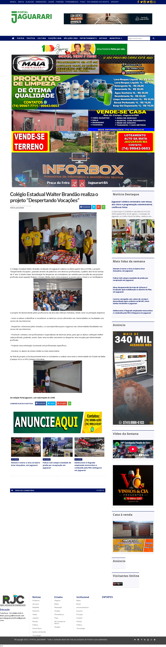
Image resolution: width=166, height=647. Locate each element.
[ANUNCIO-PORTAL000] (57, 432)
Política (31, 38)
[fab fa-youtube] (148, 639)
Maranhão (41, 1)
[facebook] (138, 1)
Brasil (13, 1)
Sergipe (115, 1)
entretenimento (82, 607)
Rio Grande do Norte (98, 1)
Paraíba (60, 1)
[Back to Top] (154, 639)
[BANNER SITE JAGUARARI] (83, 54)
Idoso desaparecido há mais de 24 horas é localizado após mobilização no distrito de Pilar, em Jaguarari (132, 289)
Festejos (79, 614)
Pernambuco (71, 1)
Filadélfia (35, 607)
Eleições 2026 (54, 38)
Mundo (35, 621)
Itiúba (34, 614)
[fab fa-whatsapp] (154, 1)
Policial (79, 621)
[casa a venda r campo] (83, 130)
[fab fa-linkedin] (144, 639)
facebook (100, 490)
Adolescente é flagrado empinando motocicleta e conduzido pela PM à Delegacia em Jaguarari (88, 466)
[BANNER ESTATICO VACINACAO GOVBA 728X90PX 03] (108, 23)
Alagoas (30, 1)
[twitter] (141, 1)
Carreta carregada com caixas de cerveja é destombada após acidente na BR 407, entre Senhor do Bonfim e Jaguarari (131, 301)
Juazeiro (35, 618)
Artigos (103, 38)
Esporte (79, 611)
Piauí (82, 1)
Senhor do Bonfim (39, 632)
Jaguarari (15, 459)
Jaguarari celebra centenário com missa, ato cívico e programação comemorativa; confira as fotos (132, 204)
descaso (35, 604)
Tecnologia (36, 635)
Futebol (79, 618)
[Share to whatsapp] (103, 207)
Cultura (42, 38)
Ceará (51, 1)
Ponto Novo (37, 628)
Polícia (20, 38)
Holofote (35, 611)
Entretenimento (88, 38)
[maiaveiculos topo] (83, 74)
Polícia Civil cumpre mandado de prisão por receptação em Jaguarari (57, 465)
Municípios (115, 38)
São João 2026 (71, 38)
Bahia (21, 1)
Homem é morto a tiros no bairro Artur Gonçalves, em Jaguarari (25, 464)
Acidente (35, 600)
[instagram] (144, 1)
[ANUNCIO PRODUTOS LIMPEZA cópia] (83, 109)
